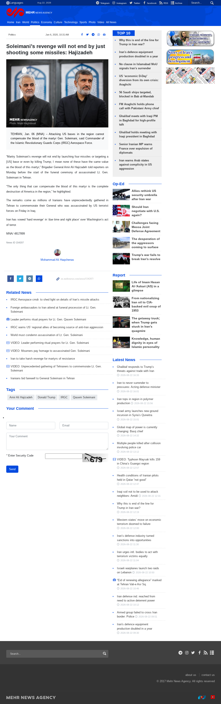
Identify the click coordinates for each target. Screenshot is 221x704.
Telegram (104, 3)
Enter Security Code (19, 455)
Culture (58, 22)
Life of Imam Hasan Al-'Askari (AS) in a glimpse (146, 286)
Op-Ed (118, 184)
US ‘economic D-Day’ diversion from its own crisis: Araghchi (138, 80)
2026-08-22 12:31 (151, 496)
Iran (18, 22)
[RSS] (205, 653)
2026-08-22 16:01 (129, 391)
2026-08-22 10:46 (129, 588)
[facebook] (199, 653)
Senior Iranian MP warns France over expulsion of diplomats (135, 148)
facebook (151, 3)
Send (12, 469)
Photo (92, 22)
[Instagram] (186, 653)
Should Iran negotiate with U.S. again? (145, 211)
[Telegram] (180, 653)
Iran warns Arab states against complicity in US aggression (135, 164)
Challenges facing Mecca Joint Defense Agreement (146, 227)
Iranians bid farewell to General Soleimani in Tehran (43, 378)
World (25, 22)
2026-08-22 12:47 (129, 484)
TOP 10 (123, 33)
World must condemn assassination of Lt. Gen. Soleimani (47, 335)
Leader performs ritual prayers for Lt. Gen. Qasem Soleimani (48, 319)
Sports (83, 22)
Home (10, 22)
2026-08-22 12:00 (129, 528)
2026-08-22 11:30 (129, 544)
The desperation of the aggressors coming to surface (146, 243)
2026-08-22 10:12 (129, 604)
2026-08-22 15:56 (143, 403)
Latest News (124, 360)
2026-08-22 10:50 (145, 572)
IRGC (64, 397)
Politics (35, 22)
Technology (71, 22)
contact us (208, 675)
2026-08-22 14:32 (129, 435)
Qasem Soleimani (84, 397)
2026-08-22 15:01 (129, 419)
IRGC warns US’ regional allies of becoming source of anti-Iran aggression (57, 327)
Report (119, 275)
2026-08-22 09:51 (148, 616)
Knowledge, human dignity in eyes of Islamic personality (146, 343)
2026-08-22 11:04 (129, 560)
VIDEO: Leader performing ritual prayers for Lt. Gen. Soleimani (50, 342)
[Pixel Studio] (211, 697)
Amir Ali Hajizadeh (20, 397)
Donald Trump (46, 397)
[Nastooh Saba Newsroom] (200, 697)
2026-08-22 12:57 (129, 467)
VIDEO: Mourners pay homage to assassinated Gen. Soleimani (50, 350)
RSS (165, 3)
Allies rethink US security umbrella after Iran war (144, 195)
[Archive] (212, 653)
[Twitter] (193, 653)
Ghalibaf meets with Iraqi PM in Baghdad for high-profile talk (138, 120)
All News (111, 22)
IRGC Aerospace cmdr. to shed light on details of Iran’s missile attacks (55, 299)
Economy (46, 22)
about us (190, 675)
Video (100, 22)
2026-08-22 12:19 (129, 512)
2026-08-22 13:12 (129, 451)
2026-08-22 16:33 (129, 375)
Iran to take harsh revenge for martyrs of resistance (43, 358)
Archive (178, 3)
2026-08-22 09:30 (129, 633)
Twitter (136, 3)
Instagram (121, 3)
